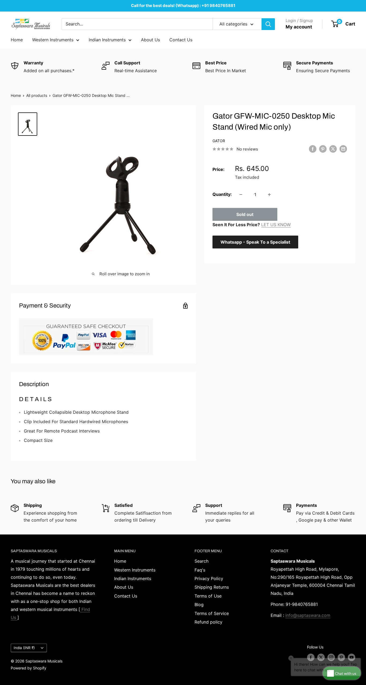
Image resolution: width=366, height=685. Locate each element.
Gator (218, 140)
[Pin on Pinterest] (323, 149)
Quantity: (222, 194)
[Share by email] (343, 149)
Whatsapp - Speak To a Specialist (255, 242)
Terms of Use (208, 596)
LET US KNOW (276, 224)
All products (36, 95)
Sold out (244, 214)
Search (201, 561)
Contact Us (180, 39)
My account (299, 27)
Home (17, 39)
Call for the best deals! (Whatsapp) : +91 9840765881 (183, 5)
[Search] (268, 24)
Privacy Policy (209, 578)
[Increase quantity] (269, 194)
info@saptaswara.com (307, 615)
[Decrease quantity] (241, 194)
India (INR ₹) (24, 648)
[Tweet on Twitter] (333, 149)
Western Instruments (52, 39)
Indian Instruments (107, 39)
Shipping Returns (212, 587)
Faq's (200, 570)
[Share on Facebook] (312, 149)
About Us (150, 39)
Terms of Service (212, 613)
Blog (199, 604)
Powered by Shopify (28, 668)
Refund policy (208, 622)
